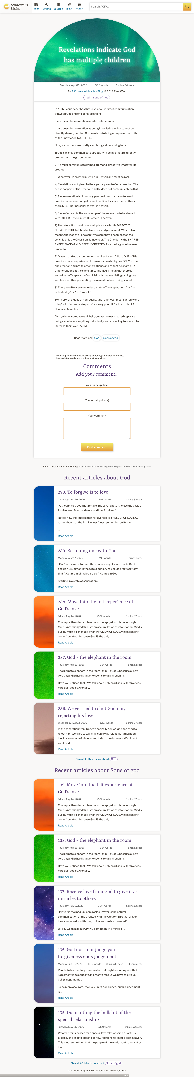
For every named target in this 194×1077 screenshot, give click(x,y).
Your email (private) (97, 400)
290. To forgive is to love (83, 492)
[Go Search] (187, 7)
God (96, 338)
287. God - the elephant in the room (94, 657)
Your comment (97, 415)
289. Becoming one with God (87, 551)
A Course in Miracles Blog (87, 91)
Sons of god (110, 338)
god (87, 97)
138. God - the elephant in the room (94, 840)
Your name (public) (97, 385)
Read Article (65, 536)
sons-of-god (100, 97)
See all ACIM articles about (96, 759)
